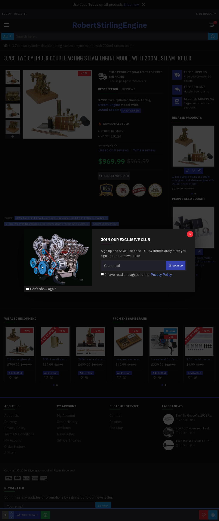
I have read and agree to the (138, 274)
